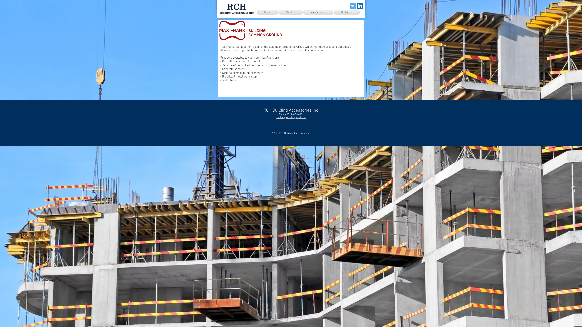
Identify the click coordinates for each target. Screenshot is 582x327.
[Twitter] (353, 6)
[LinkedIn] (360, 6)
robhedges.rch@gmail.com (291, 117)
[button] (318, 12)
